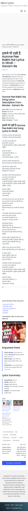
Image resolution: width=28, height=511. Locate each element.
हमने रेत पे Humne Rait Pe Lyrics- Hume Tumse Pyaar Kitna (17, 408)
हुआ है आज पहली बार (9, 309)
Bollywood (5, 70)
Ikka (16, 432)
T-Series (21, 437)
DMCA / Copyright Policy (14, 508)
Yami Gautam (16, 440)
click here (10, 357)
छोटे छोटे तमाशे (7, 306)
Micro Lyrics (7, 3)
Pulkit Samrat (6, 437)
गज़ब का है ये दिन (8, 304)
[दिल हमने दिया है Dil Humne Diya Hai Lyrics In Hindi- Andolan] (7, 419)
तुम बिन (5, 311)
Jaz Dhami (5, 434)
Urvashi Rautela (7, 440)
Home (4, 45)
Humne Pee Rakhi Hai (8, 432)
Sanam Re (14, 437)
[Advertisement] (14, 29)
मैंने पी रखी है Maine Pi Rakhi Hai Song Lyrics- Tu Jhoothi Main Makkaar (6, 408)
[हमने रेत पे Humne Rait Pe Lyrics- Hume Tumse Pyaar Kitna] (18, 403)
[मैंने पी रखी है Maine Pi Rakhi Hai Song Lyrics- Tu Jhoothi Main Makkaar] (7, 403)
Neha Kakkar (13, 434)
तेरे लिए (5, 313)
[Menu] (25, 11)
